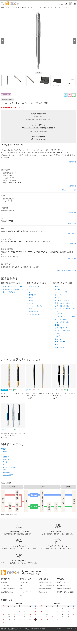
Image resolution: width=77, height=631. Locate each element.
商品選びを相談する (44, 582)
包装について (71, 233)
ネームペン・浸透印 (62, 300)
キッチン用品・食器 (62, 322)
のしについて (71, 223)
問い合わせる (42, 592)
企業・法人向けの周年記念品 (13, 286)
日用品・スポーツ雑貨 (62, 331)
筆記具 (57, 289)
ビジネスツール (60, 319)
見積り (74, 4)
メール (70, 4)
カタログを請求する (44, 589)
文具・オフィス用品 (62, 306)
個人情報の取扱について (14, 629)
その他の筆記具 (34, 314)
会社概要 (3, 629)
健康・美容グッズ (61, 328)
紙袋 (21, 595)
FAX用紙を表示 (39, 139)
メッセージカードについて (67, 243)
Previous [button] (2, 41)
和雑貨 (57, 325)
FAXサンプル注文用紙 (64, 589)
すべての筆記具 (34, 286)
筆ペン (31, 303)
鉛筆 (30, 309)
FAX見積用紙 (61, 585)
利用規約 (26, 629)
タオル (57, 333)
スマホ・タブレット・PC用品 (65, 317)
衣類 (56, 344)
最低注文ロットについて (68, 190)
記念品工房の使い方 (7, 592)
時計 (56, 286)
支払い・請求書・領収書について (66, 270)
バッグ (57, 336)
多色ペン (32, 297)
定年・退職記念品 (9, 292)
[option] (38, 40)
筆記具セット (33, 311)
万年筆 (31, 300)
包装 (21, 589)
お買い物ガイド (6, 582)
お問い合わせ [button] (43, 579)
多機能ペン (32, 295)
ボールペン (32, 289)
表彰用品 (58, 339)
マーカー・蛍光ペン (36, 306)
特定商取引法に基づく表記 (38, 629)
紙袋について (71, 259)
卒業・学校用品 (60, 342)
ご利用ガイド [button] (6, 579)
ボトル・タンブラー (62, 292)
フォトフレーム (60, 295)
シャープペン (33, 292)
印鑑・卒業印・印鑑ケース (64, 303)
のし (21, 585)
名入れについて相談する (46, 585)
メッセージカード (25, 592)
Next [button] (74, 41)
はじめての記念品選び (8, 589)
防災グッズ (59, 297)
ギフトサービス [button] (25, 579)
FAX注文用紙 (61, 582)
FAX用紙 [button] (60, 579)
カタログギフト (60, 347)
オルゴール (59, 314)
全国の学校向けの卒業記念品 (13, 289)
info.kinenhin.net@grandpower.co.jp (39, 128)
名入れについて (70, 213)
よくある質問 (5, 585)
